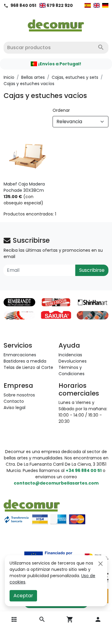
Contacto (14, 401)
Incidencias (70, 355)
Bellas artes (33, 77)
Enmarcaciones (20, 355)
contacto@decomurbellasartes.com (56, 483)
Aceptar (23, 595)
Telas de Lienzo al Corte (28, 367)
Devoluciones (73, 361)
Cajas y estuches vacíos (29, 84)
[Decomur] (56, 24)
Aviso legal (14, 408)
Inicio (9, 77)
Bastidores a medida (25, 361)
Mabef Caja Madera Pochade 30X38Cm (24, 187)
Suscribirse (92, 270)
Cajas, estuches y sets (75, 77)
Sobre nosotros (19, 395)
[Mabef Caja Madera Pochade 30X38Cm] (28, 156)
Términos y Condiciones (72, 370)
